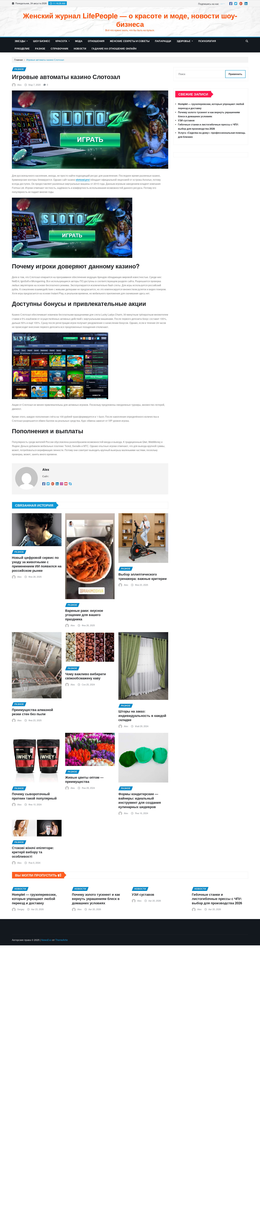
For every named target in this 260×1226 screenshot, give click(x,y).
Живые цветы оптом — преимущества (84, 779)
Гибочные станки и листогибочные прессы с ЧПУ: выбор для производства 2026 (217, 898)
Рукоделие (22, 48)
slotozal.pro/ (83, 179)
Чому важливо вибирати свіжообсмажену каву (85, 676)
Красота (62, 41)
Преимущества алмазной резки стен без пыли (32, 711)
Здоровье (184, 41)
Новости (80, 48)
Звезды (20, 41)
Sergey (20, 909)
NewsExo (46, 940)
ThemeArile (61, 940)
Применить (235, 74)
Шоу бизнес (41, 41)
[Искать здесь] (247, 41)
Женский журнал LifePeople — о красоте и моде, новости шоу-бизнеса (130, 20)
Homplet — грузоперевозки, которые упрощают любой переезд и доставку (34, 898)
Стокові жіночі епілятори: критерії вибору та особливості (33, 852)
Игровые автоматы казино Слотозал (45, 59)
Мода (78, 41)
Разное (40, 48)
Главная (18, 59)
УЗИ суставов (186, 120)
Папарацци (163, 41)
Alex (19, 84)
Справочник (59, 48)
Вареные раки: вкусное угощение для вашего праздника (84, 614)
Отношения (96, 41)
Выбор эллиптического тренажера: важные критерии (142, 576)
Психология (207, 41)
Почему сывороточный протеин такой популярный (34, 796)
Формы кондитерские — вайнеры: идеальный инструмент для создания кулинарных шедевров (139, 800)
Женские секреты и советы (130, 41)
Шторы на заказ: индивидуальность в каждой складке (142, 715)
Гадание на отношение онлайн (114, 48)
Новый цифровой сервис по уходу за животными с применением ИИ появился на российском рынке (36, 564)
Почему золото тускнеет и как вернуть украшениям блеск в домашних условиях (96, 898)
